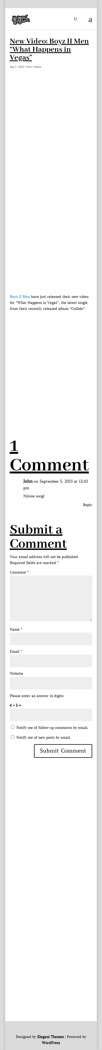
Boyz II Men (20, 296)
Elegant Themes (50, 1036)
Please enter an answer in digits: (37, 696)
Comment (19, 572)
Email (16, 651)
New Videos (33, 67)
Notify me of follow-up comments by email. (52, 727)
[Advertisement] (51, 137)
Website (16, 673)
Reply (87, 505)
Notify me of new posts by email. (43, 737)
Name (16, 629)
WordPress (51, 1042)
